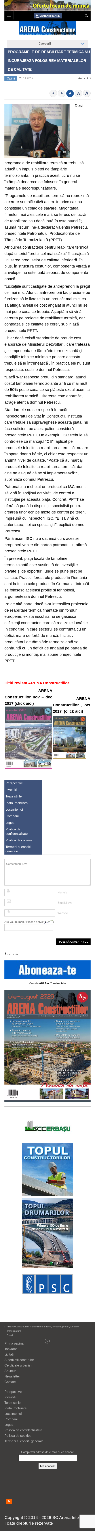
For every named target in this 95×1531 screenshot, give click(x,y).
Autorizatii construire (19, 1360)
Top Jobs (10, 1349)
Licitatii (9, 1354)
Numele (62, 892)
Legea (10, 822)
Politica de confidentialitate (17, 831)
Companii (12, 816)
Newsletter (12, 1376)
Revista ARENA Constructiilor (47, 983)
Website (62, 913)
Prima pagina (13, 1343)
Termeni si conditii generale (18, 849)
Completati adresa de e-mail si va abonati (47, 1452)
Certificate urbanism (18, 1365)
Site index (47, 1341)
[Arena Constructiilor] (47, 30)
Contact (10, 1382)
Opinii (11, 78)
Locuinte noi (14, 809)
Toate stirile (14, 796)
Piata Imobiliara (17, 803)
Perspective (14, 783)
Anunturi (10, 1371)
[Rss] (9, 1501)
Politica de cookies (19, 840)
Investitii (11, 790)
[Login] (48, 15)
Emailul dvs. (65, 902)
